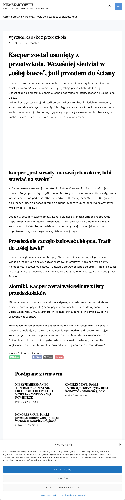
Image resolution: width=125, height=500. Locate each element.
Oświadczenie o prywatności (72, 495)
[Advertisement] (62, 146)
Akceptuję (62, 469)
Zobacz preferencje (62, 487)
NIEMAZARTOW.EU (18, 4)
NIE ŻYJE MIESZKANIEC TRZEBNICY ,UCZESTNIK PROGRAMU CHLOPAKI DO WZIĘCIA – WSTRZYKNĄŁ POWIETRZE (34, 391)
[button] (120, 444)
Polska (15, 43)
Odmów (62, 478)
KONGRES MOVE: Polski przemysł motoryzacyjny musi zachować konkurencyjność (86, 387)
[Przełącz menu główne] (118, 6)
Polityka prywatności (47, 495)
